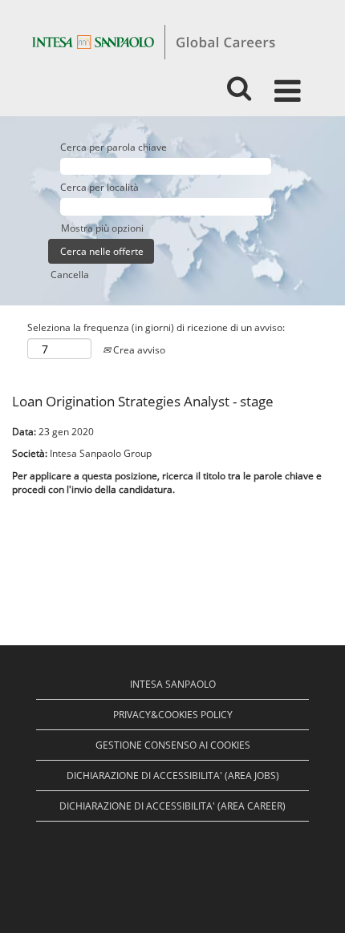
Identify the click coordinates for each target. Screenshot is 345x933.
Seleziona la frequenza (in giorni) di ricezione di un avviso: (156, 327)
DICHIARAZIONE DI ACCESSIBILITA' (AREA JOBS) (173, 775)
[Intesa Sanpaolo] (153, 41)
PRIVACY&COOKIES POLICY (173, 714)
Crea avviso (138, 350)
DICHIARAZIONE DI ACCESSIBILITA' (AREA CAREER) (172, 806)
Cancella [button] (70, 274)
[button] (290, 84)
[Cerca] (238, 83)
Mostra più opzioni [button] (102, 228)
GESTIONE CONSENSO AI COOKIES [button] (172, 745)
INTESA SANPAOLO (173, 684)
